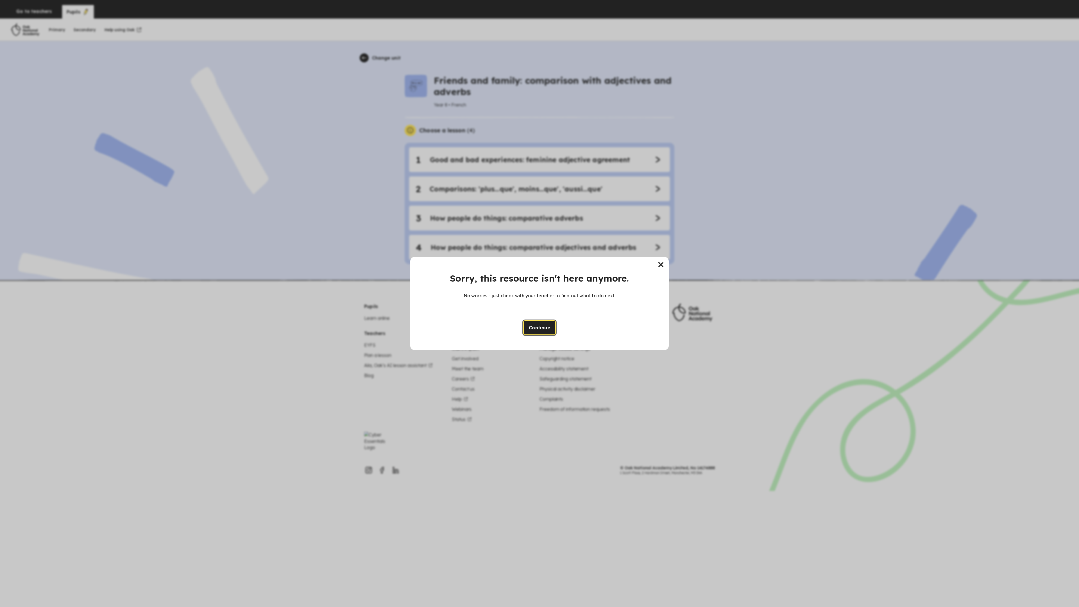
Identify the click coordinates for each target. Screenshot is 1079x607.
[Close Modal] (660, 264)
